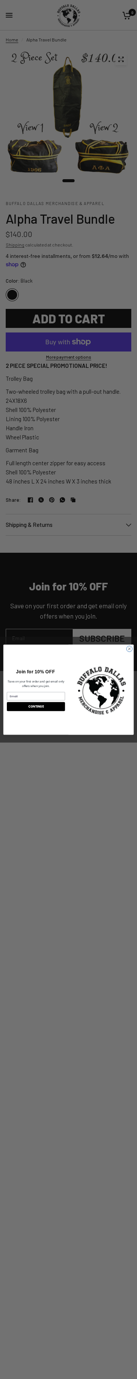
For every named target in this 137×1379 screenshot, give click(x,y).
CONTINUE (36, 706)
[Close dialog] (129, 648)
